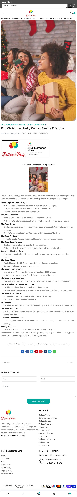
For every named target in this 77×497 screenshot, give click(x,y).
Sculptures (43, 436)
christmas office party (15, 344)
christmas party (29, 344)
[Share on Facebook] (27, 351)
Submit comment (38, 401)
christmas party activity (44, 344)
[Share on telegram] (50, 351)
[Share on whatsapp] (54, 351)
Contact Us (5, 458)
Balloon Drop (44, 442)
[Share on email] (36, 351)
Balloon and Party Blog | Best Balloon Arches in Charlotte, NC (25, 18)
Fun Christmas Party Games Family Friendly (32, 128)
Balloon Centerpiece (46, 424)
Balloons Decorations (47, 439)
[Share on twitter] (31, 351)
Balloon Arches (44, 415)
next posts (70, 362)
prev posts (6, 362)
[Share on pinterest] (41, 351)
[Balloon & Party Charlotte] (31, 13)
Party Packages (44, 430)
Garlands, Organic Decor (48, 418)
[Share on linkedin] (22, 351)
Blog (2, 461)
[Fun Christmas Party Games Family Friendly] (38, 70)
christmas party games (61, 344)
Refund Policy (6, 468)
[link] (7, 494)
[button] (73, 6)
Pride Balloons (44, 445)
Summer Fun (43, 427)
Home (3, 18)
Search (3, 455)
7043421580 (53, 462)
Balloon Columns (45, 421)
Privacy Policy (6, 464)
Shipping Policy (6, 471)
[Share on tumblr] (45, 351)
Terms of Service (7, 474)
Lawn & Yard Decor (46, 433)
